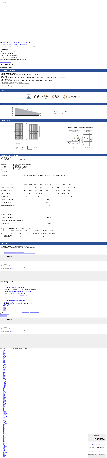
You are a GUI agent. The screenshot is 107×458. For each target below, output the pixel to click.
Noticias (4, 34)
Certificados (7, 10)
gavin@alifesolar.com (6, 304)
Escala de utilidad (10, 19)
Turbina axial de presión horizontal (15, 26)
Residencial (9, 18)
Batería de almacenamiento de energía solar (12, 23)
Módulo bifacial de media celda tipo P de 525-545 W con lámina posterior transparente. (19, 253)
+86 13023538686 (3, 315)
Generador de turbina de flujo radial (13, 31)
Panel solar (7, 12)
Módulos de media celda (11, 13)
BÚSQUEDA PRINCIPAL (34, 312)
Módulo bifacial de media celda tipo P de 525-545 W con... (18, 291)
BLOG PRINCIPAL (25, 312)
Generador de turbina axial (11, 25)
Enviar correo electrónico (4, 314)
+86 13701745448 (3, 316)
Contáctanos (5, 35)
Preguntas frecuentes (8, 9)
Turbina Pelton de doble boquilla (13, 29)
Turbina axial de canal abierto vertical (16, 27)
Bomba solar (9, 21)
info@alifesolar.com (6, 305)
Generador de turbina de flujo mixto (13, 30)
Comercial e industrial (11, 16)
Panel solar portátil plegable (12, 15)
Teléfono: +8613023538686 (8, 302)
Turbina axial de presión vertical (15, 28)
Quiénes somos (7, 6)
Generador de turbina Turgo (12, 32)
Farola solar (9, 22)
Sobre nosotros (5, 5)
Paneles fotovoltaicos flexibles (12, 17)
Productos (4, 11)
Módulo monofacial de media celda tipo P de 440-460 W (14, 252)
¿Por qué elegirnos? (8, 7)
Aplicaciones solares (8, 20)
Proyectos (4, 33)
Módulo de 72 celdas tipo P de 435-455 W (14, 287)
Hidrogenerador (7, 24)
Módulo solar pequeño (11, 14)
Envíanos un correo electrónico (5, 62)
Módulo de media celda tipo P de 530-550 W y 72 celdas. (18, 295)
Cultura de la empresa (9, 8)
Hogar (4, 4)
